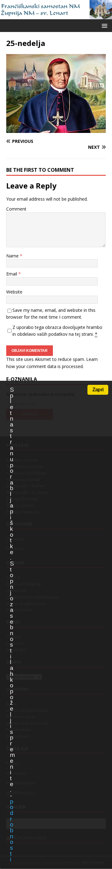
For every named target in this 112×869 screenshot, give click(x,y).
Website (14, 292)
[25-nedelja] (56, 129)
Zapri (97, 389)
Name (13, 256)
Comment (16, 209)
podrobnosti (11, 830)
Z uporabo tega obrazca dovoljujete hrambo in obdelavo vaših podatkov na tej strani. (57, 330)
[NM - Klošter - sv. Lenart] (56, 16)
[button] (103, 25)
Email (12, 274)
